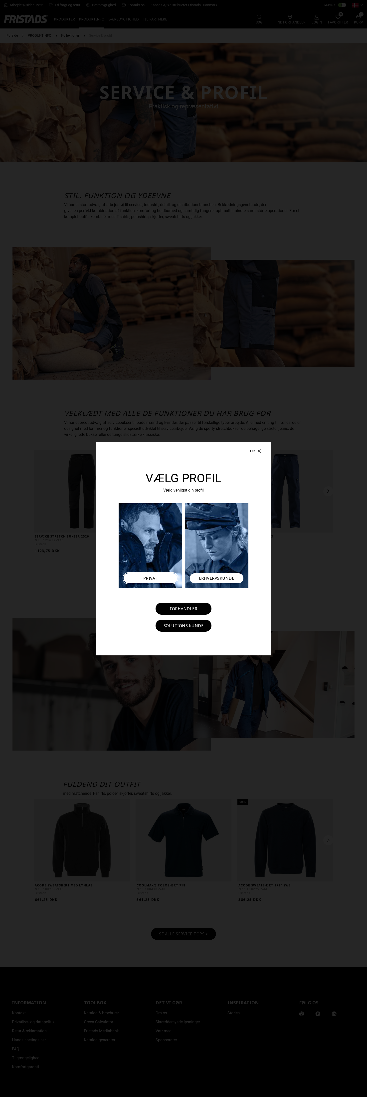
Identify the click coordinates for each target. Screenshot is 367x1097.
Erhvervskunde (216, 578)
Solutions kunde (184, 625)
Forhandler (183, 608)
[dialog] (183, 548)
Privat (150, 578)
